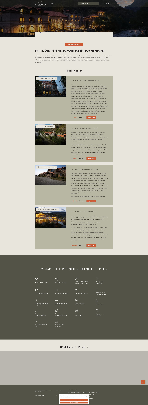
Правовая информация (39, 395)
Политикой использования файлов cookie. (67, 397)
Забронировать (91, 117)
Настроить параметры (74, 402)
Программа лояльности (74, 44)
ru (52, 3)
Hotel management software (41, 32)
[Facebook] (56, 395)
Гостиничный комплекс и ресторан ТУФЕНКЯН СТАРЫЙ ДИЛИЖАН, (83, 392)
